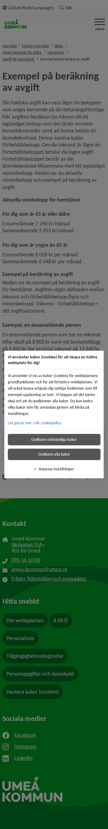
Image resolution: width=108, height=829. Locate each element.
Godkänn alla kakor (54, 454)
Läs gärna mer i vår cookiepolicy (34, 422)
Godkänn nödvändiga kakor (54, 439)
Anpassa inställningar (56, 469)
